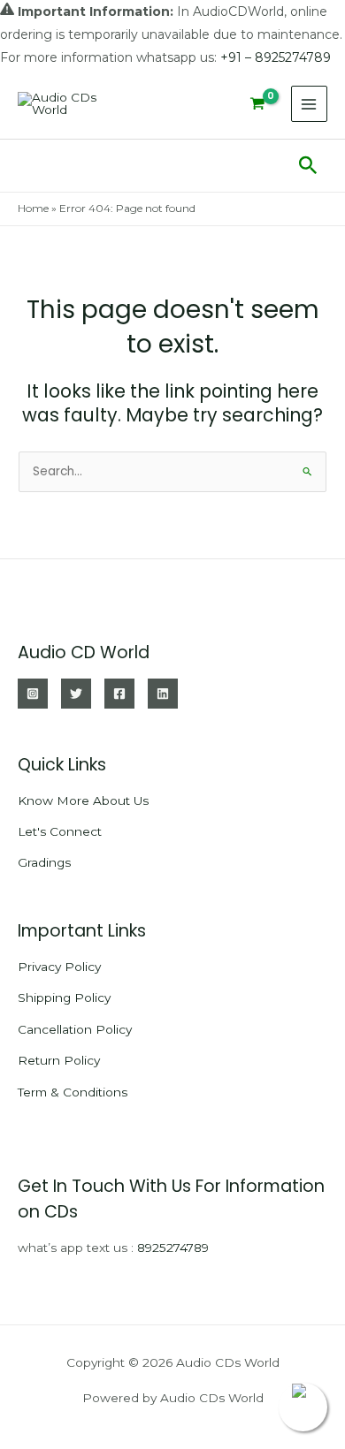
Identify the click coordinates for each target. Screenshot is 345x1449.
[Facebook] (119, 694)
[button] (308, 166)
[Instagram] (33, 694)
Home (33, 208)
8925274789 (173, 1247)
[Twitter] (76, 694)
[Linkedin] (163, 694)
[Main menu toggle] (309, 104)
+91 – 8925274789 (275, 57)
